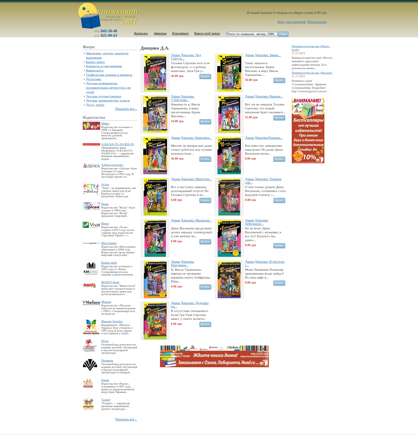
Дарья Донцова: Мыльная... (191, 220)
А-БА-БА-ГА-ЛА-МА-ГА (117, 144)
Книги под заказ (207, 33)
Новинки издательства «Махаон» (312, 72)
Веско (105, 204)
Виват (105, 223)
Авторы (160, 33)
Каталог (141, 33)
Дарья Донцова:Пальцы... (264, 138)
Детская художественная (103, 96)
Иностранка (109, 243)
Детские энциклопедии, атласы (108, 100)
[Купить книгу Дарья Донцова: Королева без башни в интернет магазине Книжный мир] (155, 173)
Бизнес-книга (95, 62)
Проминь (107, 360)
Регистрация (316, 22)
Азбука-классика (112, 165)
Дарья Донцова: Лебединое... (256, 222)
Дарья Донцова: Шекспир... (191, 179)
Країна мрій (109, 262)
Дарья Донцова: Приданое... (182, 263)
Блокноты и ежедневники (104, 66)
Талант (105, 399)
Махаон (106, 302)
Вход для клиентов (292, 22)
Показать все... (126, 109)
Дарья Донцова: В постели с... (265, 263)
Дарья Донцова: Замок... (263, 55)
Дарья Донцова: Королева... (191, 138)
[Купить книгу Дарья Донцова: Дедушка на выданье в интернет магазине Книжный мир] (155, 338)
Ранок (105, 380)
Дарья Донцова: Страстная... (182, 98)
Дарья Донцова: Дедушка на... (190, 304)
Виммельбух (95, 70)
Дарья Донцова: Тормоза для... (263, 180)
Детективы (93, 79)
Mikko (105, 123)
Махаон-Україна (112, 321)
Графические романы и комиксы (109, 75)
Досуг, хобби (95, 105)
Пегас (105, 341)
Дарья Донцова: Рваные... (264, 96)
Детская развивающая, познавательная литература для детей (108, 87)
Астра (105, 184)
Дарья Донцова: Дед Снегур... (186, 56)
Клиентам (180, 33)
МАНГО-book (110, 282)
